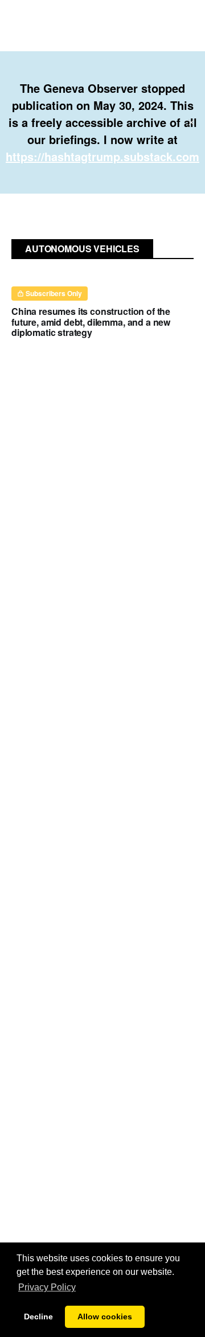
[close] (191, 122)
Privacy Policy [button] (47, 1287)
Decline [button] (38, 1316)
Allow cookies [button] (104, 1316)
